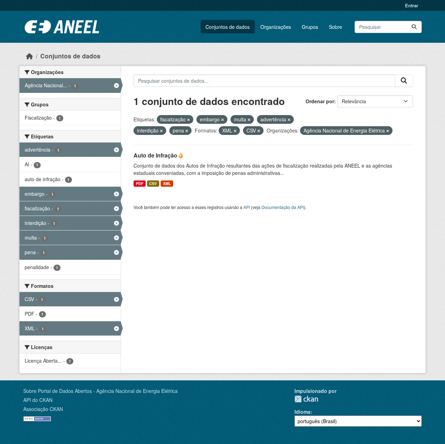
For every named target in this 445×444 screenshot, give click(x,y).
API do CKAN (37, 399)
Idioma (302, 411)
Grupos (310, 26)
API (246, 207)
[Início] (29, 55)
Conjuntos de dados (227, 26)
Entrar (411, 5)
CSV (153, 183)
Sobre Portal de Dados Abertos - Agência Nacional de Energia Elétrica (100, 390)
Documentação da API (282, 207)
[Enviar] (414, 27)
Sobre (335, 26)
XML (167, 183)
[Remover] (188, 119)
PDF (139, 183)
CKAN (306, 399)
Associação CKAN (43, 408)
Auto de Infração (156, 155)
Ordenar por (320, 101)
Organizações (275, 26)
